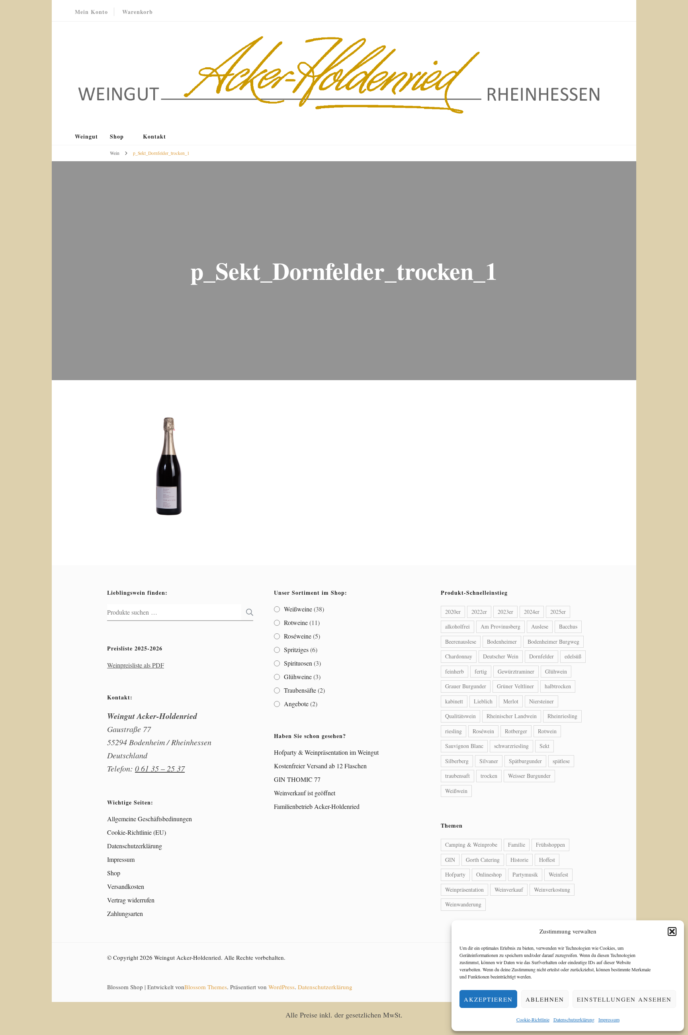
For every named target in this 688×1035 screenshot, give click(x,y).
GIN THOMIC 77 (297, 779)
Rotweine (296, 622)
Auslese (539, 626)
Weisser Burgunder (529, 775)
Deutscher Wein (500, 656)
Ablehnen (545, 999)
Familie (516, 844)
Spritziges (296, 649)
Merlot (510, 701)
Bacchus (568, 626)
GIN (450, 859)
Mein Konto (91, 12)
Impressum (609, 1019)
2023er (505, 611)
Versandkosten (125, 886)
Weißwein (456, 791)
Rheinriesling (562, 716)
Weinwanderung (463, 904)
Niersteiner (541, 701)
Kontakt (154, 136)
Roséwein (483, 731)
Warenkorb (137, 12)
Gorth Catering (483, 859)
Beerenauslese (460, 641)
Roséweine (297, 636)
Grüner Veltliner (515, 686)
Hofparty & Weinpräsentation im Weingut (326, 752)
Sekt (544, 746)
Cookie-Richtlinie (532, 1019)
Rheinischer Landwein (512, 716)
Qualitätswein (460, 716)
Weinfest (558, 874)
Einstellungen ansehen (624, 999)
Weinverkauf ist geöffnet (304, 793)
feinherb (454, 671)
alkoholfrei (457, 626)
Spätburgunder (525, 761)
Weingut (86, 136)
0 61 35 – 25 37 (160, 768)
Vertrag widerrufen (130, 900)
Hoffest (547, 859)
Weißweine (298, 609)
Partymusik (525, 874)
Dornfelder (541, 656)
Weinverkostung (552, 889)
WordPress (281, 987)
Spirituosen (298, 663)
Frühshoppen (550, 844)
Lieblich (483, 701)
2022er (479, 611)
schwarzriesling (511, 746)
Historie (519, 859)
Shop (117, 136)
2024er (531, 611)
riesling (453, 731)
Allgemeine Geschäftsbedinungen (149, 818)
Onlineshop (489, 874)
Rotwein (547, 731)
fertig (481, 671)
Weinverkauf (508, 889)
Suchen (247, 612)
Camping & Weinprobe (471, 844)
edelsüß (573, 656)
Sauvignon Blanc (464, 746)
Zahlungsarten (125, 913)
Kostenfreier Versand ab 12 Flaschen (320, 766)
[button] (672, 931)
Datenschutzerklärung (573, 1019)
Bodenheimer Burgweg (553, 641)
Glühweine (298, 676)
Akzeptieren (488, 999)
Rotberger (516, 731)
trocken (489, 775)
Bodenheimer (502, 641)
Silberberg (457, 761)
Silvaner (488, 761)
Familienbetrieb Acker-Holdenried (317, 806)
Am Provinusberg (500, 626)
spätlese (561, 761)
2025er (558, 611)
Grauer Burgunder (465, 686)
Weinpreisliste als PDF (135, 665)
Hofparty (455, 874)
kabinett (454, 701)
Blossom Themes (205, 987)
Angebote (296, 703)
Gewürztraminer (516, 671)
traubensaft (457, 775)
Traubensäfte (300, 690)
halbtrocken (558, 686)
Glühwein (556, 671)
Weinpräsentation (464, 889)
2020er (453, 611)
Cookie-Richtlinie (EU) (136, 832)
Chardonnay (458, 656)
